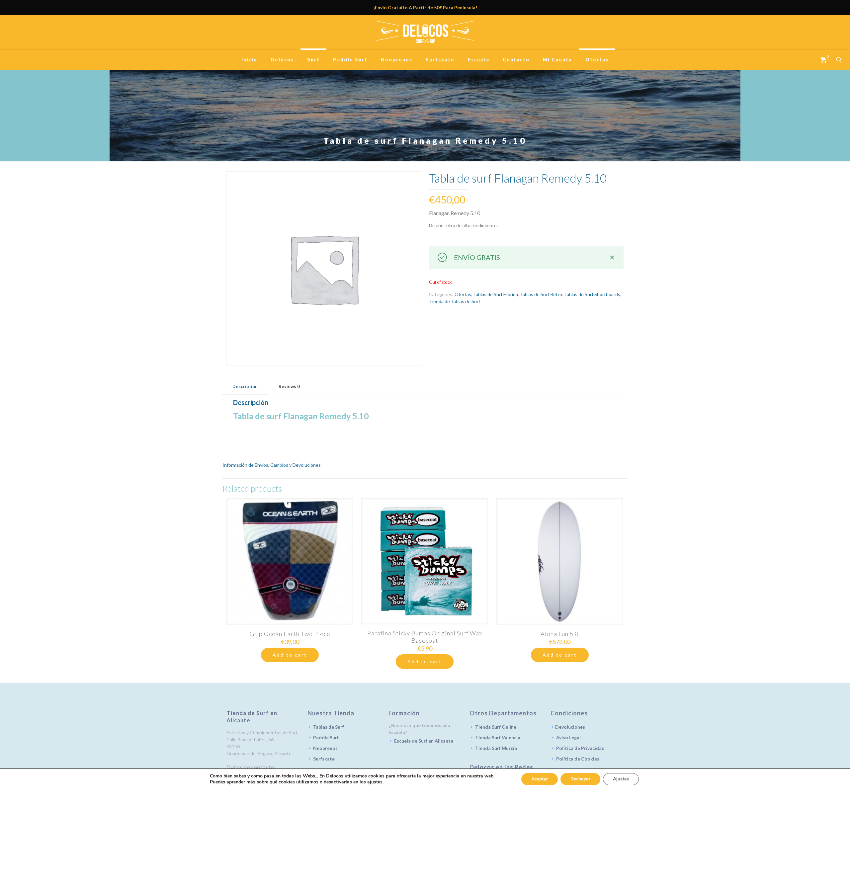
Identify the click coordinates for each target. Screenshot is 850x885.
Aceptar (539, 779)
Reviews (289, 386)
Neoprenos (325, 748)
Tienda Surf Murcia (496, 748)
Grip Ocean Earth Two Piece (290, 633)
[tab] (245, 386)
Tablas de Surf (328, 727)
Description (245, 386)
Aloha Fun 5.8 (560, 633)
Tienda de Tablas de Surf (454, 301)
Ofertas (463, 294)
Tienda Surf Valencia (497, 737)
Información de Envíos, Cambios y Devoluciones (271, 465)
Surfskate (324, 759)
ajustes (374, 782)
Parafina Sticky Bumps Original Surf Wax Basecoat (424, 636)
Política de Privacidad (580, 748)
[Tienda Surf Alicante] (425, 32)
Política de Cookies (577, 759)
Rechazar (580, 779)
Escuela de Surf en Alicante (423, 741)
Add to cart (290, 655)
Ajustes (621, 779)
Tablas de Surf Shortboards (592, 294)
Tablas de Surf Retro (541, 294)
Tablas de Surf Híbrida (495, 294)
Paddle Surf (326, 737)
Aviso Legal (568, 737)
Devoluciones (570, 727)
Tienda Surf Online (495, 727)
